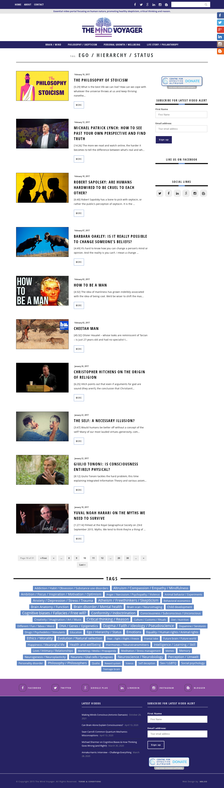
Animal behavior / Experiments (183, 594)
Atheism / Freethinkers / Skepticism (128, 600)
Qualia (96, 663)
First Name (161, 109)
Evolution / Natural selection (80, 638)
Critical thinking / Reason (108, 619)
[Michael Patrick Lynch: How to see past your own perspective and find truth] (42, 133)
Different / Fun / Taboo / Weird (35, 626)
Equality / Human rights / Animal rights (172, 632)
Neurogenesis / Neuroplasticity (45, 657)
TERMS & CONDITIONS (90, 781)
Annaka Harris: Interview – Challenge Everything (106, 752)
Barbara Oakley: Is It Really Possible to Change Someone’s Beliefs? (110, 239)
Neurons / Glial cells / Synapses (92, 657)
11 (93, 558)
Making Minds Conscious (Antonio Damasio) (105, 714)
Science (129, 663)
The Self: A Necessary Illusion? (104, 420)
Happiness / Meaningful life (46, 644)
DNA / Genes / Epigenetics (78, 626)
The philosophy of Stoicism (101, 80)
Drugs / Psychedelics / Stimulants (45, 632)
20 (119, 558)
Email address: (163, 123)
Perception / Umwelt (183, 657)
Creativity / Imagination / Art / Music (58, 619)
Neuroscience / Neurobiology (140, 657)
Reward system (113, 663)
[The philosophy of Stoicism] (42, 85)
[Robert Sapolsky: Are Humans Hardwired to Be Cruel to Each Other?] (42, 187)
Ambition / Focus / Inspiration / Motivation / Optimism (61, 594)
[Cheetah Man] (42, 334)
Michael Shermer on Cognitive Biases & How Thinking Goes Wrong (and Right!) (109, 743)
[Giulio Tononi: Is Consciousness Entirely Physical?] (42, 469)
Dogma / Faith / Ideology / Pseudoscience (138, 625)
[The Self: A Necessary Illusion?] (42, 426)
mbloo (203, 781)
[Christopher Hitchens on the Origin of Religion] (42, 377)
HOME (18, 4)
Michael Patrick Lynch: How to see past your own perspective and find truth (110, 133)
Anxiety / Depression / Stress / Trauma (63, 600)
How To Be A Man (90, 285)
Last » (82, 564)
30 (127, 558)
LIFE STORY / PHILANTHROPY (162, 44)
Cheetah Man (86, 328)
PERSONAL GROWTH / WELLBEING (122, 44)
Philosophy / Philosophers (67, 663)
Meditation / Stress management (140, 650)
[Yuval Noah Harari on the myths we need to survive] (42, 518)
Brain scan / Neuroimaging (144, 607)
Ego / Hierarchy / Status (104, 632)
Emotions (134, 632)
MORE (79, 105)
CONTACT (39, 4)
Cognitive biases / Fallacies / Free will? (54, 612)
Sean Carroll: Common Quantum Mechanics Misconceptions (104, 733)
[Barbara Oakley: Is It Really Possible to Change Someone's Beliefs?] (42, 241)
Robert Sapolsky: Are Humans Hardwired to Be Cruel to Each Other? (104, 187)
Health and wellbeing (85, 644)
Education (76, 632)
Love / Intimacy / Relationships (53, 651)
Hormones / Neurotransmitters (127, 645)
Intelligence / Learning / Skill (174, 644)
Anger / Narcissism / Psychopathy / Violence (133, 594)
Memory (184, 651)
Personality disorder (31, 663)
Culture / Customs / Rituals (150, 619)
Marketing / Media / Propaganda (97, 650)
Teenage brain (111, 669)
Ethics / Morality (40, 638)
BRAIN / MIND (53, 44)
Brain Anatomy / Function (50, 607)
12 (102, 558)
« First (43, 558)
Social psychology (193, 663)
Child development (179, 607)
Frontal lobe (151, 638)
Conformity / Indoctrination (113, 612)
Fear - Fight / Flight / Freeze (123, 638)
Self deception (146, 663)
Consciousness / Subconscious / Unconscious (171, 613)
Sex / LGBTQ (168, 663)
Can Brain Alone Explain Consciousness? (102, 725)
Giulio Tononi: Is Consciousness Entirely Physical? (106, 466)
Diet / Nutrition (180, 619)
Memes (170, 650)
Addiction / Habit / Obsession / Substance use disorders (71, 588)
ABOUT (27, 4)
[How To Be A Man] (42, 290)
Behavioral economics (177, 600)
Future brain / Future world (179, 638)
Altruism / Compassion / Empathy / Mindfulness (150, 588)
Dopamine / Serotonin (192, 626)
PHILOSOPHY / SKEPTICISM (82, 44)
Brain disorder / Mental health (98, 606)
